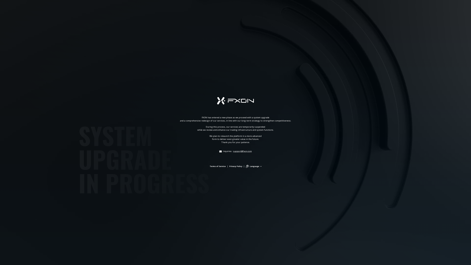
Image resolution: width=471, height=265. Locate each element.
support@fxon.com (242, 151)
